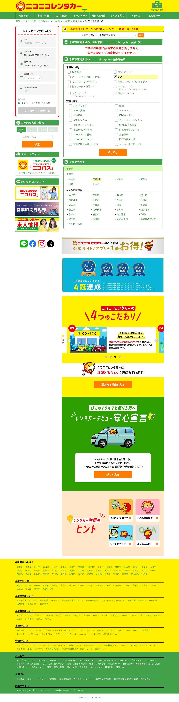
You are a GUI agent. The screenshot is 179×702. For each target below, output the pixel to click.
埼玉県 (101, 567)
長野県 (37, 570)
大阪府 (81, 570)
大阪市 (133, 615)
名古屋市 (114, 615)
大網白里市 (122, 219)
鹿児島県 (135, 574)
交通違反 (83, 667)
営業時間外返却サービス (85, 144)
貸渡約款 (109, 667)
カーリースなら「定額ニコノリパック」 (34, 690)
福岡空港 (21, 604)
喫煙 (48, 103)
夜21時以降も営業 (82, 130)
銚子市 (72, 195)
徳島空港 (153, 600)
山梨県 (144, 567)
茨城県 (118, 567)
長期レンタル (75, 645)
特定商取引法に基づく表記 (126, 679)
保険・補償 (59, 667)
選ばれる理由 (99, 15)
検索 (141, 35)
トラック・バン (126, 86)
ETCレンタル (126, 115)
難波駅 (136, 585)
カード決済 (79, 110)
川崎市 (67, 615)
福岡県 (81, 574)
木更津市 (73, 200)
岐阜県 (28, 570)
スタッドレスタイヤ (148, 645)
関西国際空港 (92, 600)
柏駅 (108, 585)
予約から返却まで (87, 660)
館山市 (144, 195)
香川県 (55, 574)
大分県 (116, 574)
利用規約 (120, 667)
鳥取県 (144, 570)
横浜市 (59, 615)
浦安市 (96, 214)
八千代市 (97, 209)
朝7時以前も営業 (127, 125)
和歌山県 (117, 570)
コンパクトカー (126, 72)
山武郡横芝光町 (148, 219)
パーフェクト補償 (82, 134)
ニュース (31, 679)
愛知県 (153, 567)
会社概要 (21, 679)
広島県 (28, 574)
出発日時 (27, 51)
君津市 (72, 214)
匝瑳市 (96, 219)
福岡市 (39, 619)
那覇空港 (44, 604)
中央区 (72, 179)
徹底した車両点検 (97, 664)
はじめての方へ (38, 660)
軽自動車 (76, 72)
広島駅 (20, 589)
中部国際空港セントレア (72, 600)
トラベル (135, 15)
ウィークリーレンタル (130, 120)
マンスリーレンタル (83, 125)
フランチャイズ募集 (47, 679)
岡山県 (20, 574)
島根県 (153, 570)
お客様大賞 (140, 664)
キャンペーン (80, 15)
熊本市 (48, 619)
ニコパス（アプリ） (83, 139)
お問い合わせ (23, 667)
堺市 (141, 615)
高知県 (72, 574)
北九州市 (29, 619)
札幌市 (20, 615)
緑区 (71, 184)
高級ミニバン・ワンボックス (132, 81)
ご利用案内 (61, 15)
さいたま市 (48, 615)
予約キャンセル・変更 (41, 667)
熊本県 (107, 574)
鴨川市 (120, 209)
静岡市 (96, 615)
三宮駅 (144, 585)
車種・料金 (43, 15)
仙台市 (28, 615)
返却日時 (27, 62)
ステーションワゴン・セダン (86, 77)
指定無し (25, 103)
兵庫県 (90, 570)
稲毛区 (120, 179)
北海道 (20, 567)
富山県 (55, 570)
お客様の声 (154, 15)
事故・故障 (72, 667)
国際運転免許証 (127, 139)
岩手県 (37, 567)
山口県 (37, 574)
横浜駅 (72, 585)
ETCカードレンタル (57, 645)
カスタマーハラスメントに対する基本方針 (92, 679)
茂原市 (144, 200)
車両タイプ (28, 74)
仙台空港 (33, 600)
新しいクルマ (114, 664)
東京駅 (64, 585)
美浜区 (96, 184)
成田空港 (44, 600)
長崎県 (99, 574)
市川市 (96, 195)
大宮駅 (90, 585)
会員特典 (21, 664)
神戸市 (148, 615)
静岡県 (20, 570)
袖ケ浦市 (121, 214)
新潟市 (87, 615)
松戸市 (96, 200)
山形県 (64, 567)
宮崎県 (125, 574)
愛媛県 (64, 574)
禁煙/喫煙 (21, 99)
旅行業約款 (146, 679)
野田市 (120, 200)
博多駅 (28, 589)
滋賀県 (107, 570)
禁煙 (121, 106)
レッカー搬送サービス (130, 144)
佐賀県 (90, 574)
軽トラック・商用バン (83, 86)
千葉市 (66, 21)
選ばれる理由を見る (112, 384)
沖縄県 (144, 574)
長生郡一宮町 (75, 224)
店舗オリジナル (126, 93)
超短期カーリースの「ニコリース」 (71, 690)
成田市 (72, 205)
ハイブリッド (80, 106)
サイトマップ (96, 667)
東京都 (81, 567)
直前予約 (123, 134)
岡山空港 (142, 600)
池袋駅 (46, 585)
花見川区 (77, 21)
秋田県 (55, 567)
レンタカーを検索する (37, 110)
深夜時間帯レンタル (129, 130)
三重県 (136, 570)
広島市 (20, 619)
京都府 (99, 570)
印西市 (144, 214)
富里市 (72, 219)
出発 (25, 39)
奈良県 (127, 570)
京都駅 (153, 585)
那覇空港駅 (48, 589)
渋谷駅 (55, 585)
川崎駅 (81, 585)
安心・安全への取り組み (53, 664)
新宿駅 (37, 585)
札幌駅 (20, 585)
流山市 (72, 209)
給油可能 (77, 115)
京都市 (124, 615)
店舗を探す (24, 15)
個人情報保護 (65, 679)
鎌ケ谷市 (145, 209)
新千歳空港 (22, 600)
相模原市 (77, 615)
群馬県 (136, 567)
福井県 (72, 570)
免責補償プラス (111, 645)
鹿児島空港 (32, 604)
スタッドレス (126, 110)
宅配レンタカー (81, 120)
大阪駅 (127, 585)
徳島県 (46, 574)
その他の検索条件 (30, 87)
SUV (120, 77)
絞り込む (113, 152)
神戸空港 (132, 600)
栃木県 (127, 567)
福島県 (72, 567)
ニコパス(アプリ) (35, 649)
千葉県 (56, 21)
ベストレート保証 (69, 660)
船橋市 (120, 195)
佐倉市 (96, 205)
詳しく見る (113, 474)
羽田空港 (55, 600)
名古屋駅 (117, 585)
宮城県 (46, 567)
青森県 (28, 567)
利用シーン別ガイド (107, 660)
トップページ (23, 660)
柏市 (119, 205)
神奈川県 (91, 567)
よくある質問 (117, 15)
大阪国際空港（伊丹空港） (113, 600)
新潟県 (46, 570)
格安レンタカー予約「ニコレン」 (33, 21)
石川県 (64, 570)
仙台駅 (28, 585)
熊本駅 (37, 589)
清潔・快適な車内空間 (77, 664)
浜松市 (105, 615)
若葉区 (144, 179)
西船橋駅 (100, 585)
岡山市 (157, 615)
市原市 (144, 205)
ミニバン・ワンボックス (84, 81)
